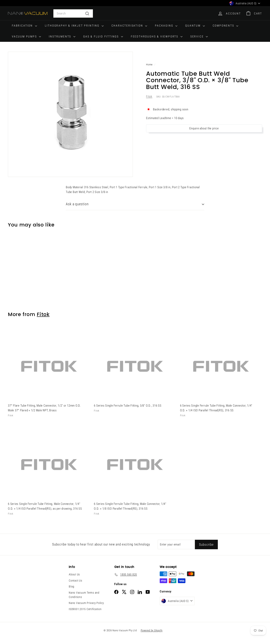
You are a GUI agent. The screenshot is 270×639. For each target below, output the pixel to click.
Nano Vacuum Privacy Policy (86, 603)
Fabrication (23, 25)
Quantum (193, 25)
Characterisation (127, 25)
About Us (74, 574)
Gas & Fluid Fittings (101, 36)
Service (197, 36)
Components (224, 25)
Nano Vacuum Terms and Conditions (84, 595)
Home (149, 64)
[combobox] (73, 13)
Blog (71, 586)
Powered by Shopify (152, 630)
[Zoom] (70, 114)
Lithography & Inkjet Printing (73, 25)
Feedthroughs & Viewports (155, 36)
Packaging (164, 25)
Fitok (149, 96)
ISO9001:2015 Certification (85, 609)
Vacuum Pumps (25, 36)
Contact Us (75, 580)
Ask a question (77, 204)
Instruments (60, 36)
